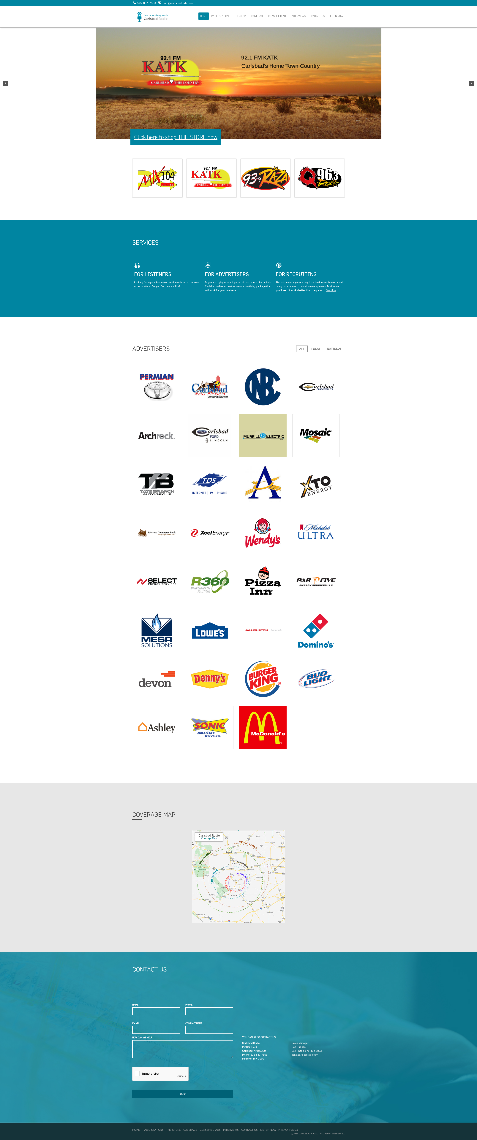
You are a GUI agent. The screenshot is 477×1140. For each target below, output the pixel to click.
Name (135, 1004)
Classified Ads (277, 16)
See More (331, 290)
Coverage (257, 16)
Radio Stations (220, 16)
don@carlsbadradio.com (305, 1054)
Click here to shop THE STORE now (175, 137)
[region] (238, 83)
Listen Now (336, 16)
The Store (240, 16)
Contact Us (317, 16)
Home (203, 16)
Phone (188, 1004)
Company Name (193, 1023)
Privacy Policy (288, 1129)
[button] (5, 83)
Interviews (298, 16)
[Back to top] (467, 1130)
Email (135, 1023)
